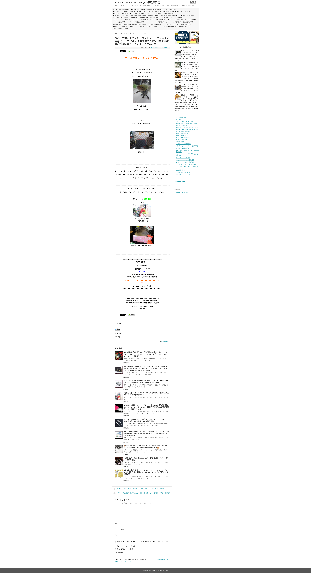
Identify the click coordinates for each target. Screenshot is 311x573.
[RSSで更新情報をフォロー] (194, 2)
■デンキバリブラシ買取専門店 (157, 20)
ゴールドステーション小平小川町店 (186, 164)
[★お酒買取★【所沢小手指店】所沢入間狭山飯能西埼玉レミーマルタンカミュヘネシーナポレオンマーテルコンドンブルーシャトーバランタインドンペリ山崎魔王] (119, 355)
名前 (116, 523)
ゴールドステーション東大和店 (185, 162)
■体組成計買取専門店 (187, 22)
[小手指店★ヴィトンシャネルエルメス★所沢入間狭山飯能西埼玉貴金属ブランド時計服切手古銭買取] (119, 396)
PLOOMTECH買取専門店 (183, 172)
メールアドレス (119, 529)
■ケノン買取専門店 (118, 17)
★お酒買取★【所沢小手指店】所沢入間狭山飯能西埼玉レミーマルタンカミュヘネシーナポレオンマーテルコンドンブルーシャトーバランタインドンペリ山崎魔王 (146, 354)
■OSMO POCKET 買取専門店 (182, 11)
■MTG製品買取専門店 (168, 11)
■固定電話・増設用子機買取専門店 (122, 24)
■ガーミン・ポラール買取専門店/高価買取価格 (167, 15)
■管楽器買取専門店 (186, 24)
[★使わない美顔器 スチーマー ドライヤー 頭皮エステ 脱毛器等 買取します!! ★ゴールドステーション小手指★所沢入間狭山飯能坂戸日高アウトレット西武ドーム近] (119, 408)
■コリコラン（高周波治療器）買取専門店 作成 (136, 17)
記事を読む (126, 362)
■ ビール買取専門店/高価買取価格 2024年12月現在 (126, 9)
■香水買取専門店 (181, 141)
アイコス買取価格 (181, 117)
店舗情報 (126, 28)
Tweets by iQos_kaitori (181, 192)
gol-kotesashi (165, 341)
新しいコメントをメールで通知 (126, 546)
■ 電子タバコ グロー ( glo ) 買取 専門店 (187, 127)
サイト (116, 535)
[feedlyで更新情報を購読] (191, 2)
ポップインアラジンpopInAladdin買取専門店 (165, 26)
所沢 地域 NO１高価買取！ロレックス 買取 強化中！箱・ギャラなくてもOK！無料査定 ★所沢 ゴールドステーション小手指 (187, 66)
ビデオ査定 (132, 26)
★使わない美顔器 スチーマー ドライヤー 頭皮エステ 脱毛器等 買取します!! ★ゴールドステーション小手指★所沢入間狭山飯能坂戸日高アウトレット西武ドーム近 (146, 407)
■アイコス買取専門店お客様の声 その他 (140, 13)
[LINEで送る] (131, 51)
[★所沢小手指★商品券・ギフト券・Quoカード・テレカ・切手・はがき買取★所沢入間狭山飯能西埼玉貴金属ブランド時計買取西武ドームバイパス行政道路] (119, 435)
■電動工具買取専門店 (182, 133)
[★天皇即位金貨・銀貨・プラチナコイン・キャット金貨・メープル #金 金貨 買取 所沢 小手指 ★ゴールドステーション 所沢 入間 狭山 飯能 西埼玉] (119, 473)
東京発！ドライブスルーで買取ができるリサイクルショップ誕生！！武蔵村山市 (140, 488)
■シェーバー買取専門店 (177, 17)
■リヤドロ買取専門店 (182, 135)
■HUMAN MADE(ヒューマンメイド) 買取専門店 (149, 11)
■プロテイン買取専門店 (119, 22)
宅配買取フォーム (117, 28)
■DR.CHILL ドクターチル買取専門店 (166, 9)
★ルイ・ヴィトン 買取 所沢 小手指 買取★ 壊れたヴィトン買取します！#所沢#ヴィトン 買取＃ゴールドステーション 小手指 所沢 (187, 88)
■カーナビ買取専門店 (147, 15)
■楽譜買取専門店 (136, 24)
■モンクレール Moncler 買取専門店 (155, 22)
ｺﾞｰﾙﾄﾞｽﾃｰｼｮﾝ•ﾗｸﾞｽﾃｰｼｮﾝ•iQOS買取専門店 (137, 2)
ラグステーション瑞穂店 (183, 158)
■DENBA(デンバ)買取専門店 (148, 9)
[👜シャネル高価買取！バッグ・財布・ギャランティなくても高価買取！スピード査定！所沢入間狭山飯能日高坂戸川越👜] (119, 449)
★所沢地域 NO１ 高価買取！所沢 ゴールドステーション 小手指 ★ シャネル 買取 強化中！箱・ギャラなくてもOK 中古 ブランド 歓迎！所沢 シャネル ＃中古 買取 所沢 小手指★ (146, 368)
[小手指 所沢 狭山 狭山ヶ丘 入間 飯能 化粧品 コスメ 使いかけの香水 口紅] (119, 461)
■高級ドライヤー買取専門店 (120, 26)
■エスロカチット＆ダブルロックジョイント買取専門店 (127, 15)
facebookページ (180, 182)
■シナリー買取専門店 (182, 139)
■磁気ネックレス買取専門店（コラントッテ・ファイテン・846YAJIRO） (161, 24)
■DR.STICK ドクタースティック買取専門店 (124, 11)
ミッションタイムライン (183, 174)
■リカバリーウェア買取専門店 (173, 22)
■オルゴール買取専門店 (183, 137)
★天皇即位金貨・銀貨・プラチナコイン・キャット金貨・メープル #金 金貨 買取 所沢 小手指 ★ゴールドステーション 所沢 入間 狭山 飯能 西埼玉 (146, 472)
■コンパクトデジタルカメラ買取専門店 (160, 17)
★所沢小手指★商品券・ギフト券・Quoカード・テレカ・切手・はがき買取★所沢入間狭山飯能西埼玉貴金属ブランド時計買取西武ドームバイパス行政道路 (146, 433)
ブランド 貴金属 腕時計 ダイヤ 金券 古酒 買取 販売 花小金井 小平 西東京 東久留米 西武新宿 (143, 493)
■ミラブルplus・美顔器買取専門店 (135, 22)
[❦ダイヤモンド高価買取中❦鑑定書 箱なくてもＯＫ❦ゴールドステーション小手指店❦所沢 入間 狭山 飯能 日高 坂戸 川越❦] (119, 384)
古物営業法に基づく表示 (184, 26)
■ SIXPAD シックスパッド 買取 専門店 (187, 146)
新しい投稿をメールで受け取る (126, 549)
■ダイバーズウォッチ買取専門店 (139, 20)
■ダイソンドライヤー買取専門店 (121, 20)
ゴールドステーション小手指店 (160, 47)
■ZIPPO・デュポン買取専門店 (120, 13)
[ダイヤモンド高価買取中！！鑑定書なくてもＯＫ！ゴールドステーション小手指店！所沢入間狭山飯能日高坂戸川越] (119, 423)
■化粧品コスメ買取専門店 (183, 144)
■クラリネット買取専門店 (187, 15)
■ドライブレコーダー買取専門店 (174, 20)
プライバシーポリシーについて (144, 26)
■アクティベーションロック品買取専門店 (164, 13)
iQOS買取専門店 (180, 170)
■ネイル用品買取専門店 (190, 20)
